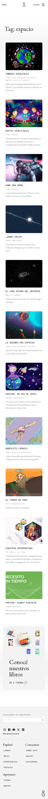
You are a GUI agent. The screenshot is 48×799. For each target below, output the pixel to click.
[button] (4, 729)
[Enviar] (42, 719)
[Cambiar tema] (43, 4)
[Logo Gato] (24, 4)
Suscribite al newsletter (17, 715)
